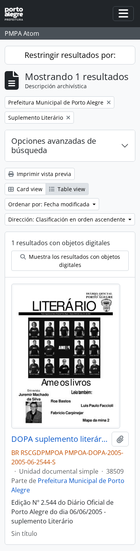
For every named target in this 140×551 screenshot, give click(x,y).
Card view (28, 189)
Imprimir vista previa (43, 174)
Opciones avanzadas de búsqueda (53, 145)
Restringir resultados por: (70, 55)
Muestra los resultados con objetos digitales (73, 261)
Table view (70, 189)
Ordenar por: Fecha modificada (49, 204)
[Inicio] (17, 14)
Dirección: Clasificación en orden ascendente (67, 219)
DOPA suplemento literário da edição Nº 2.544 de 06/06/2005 (59, 439)
